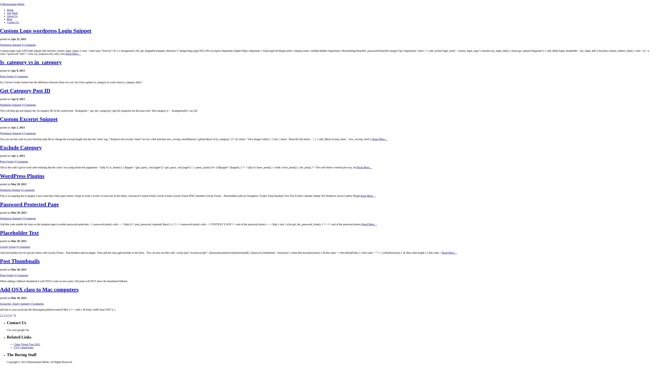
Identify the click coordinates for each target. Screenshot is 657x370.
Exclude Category (21, 147)
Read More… (73, 53)
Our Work (12, 13)
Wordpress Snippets (10, 45)
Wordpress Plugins (10, 190)
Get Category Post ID (25, 91)
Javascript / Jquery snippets (14, 303)
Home (10, 10)
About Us (12, 16)
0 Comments (29, 45)
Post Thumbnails (20, 261)
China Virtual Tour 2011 (27, 344)
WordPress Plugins (22, 176)
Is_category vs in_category (31, 62)
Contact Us (13, 22)
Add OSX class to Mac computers (39, 289)
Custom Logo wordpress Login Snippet (45, 31)
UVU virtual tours (23, 347)
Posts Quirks (7, 76)
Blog (9, 19)
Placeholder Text (19, 233)
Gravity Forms (8, 246)
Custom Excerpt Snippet (29, 119)
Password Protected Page (29, 204)
